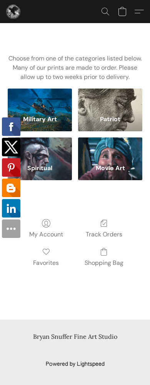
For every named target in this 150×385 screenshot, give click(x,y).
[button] (13, 11)
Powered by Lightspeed (75, 364)
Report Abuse (104, 351)
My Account (46, 234)
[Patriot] (110, 99)
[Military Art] (40, 99)
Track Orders (104, 234)
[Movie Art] (110, 147)
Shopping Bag (104, 263)
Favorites (46, 263)
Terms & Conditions (54, 351)
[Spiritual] (40, 147)
